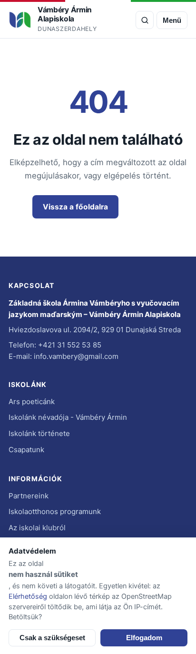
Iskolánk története (39, 433)
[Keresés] (145, 20)
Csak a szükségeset (52, 638)
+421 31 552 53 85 (69, 344)
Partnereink (29, 495)
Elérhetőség (28, 596)
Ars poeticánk (32, 401)
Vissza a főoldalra (75, 206)
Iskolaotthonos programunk (55, 511)
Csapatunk (26, 449)
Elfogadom (144, 638)
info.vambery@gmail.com (76, 356)
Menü (172, 20)
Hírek (144, 206)
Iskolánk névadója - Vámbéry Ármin (68, 417)
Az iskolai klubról (37, 527)
